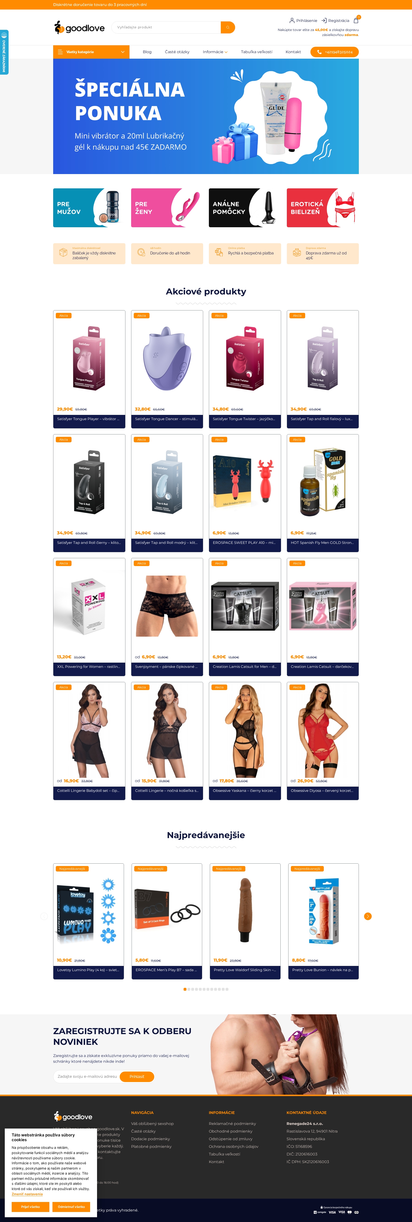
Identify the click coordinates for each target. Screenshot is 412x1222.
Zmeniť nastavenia (27, 1194)
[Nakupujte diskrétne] (206, 116)
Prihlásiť (137, 1076)
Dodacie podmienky (150, 1139)
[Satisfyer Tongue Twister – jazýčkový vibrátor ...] (245, 369)
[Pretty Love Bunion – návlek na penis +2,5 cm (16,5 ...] (323, 922)
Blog (147, 52)
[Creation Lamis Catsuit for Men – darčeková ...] (245, 617)
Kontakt (293, 52)
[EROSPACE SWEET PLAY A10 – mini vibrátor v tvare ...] (245, 493)
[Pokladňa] (356, 19)
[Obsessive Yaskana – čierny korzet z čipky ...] (245, 741)
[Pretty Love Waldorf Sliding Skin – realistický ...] (245, 922)
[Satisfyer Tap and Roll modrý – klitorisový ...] (167, 493)
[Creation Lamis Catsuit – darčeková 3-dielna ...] (323, 617)
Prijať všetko (30, 1207)
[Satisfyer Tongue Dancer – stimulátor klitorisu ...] (167, 369)
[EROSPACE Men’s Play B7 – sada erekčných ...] (167, 922)
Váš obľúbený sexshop (152, 1123)
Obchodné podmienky (230, 1131)
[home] (79, 27)
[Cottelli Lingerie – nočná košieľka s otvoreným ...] (167, 741)
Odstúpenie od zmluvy (230, 1139)
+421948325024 (339, 52)
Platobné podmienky (151, 1146)
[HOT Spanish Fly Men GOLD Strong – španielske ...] (323, 493)
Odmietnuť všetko (71, 1207)
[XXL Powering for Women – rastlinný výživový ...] (89, 617)
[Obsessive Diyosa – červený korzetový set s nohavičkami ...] (323, 741)
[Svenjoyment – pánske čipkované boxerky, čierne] (167, 617)
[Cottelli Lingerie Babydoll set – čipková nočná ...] (89, 741)
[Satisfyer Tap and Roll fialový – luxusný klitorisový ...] (323, 369)
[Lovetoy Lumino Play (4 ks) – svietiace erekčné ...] (88, 922)
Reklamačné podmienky (232, 1123)
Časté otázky (177, 52)
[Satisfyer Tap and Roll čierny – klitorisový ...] (89, 493)
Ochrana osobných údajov (233, 1146)
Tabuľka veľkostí (256, 52)
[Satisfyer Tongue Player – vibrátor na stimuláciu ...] (89, 369)
